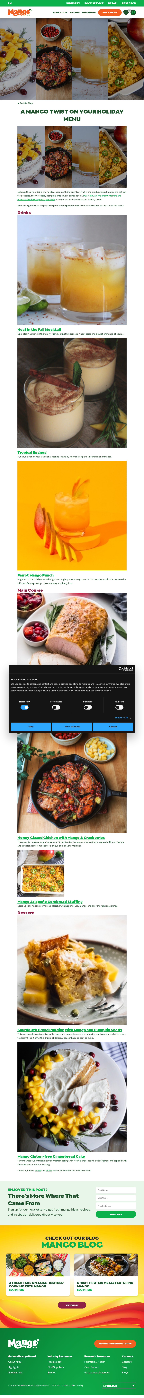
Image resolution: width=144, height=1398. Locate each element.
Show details (121, 717)
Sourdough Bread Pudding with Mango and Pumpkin (63, 1030)
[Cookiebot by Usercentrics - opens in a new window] (121, 669)
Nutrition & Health (94, 1361)
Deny (30, 726)
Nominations (15, 1372)
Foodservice (94, 3)
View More (72, 1305)
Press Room (54, 1361)
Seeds (116, 1030)
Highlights (13, 1367)
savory (49, 1170)
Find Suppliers (56, 1367)
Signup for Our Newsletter (115, 1343)
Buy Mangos (110, 12)
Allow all (113, 726)
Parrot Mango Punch (35, 575)
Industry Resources (60, 1356)
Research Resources (97, 1356)
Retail (112, 3)
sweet (38, 1170)
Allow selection (72, 726)
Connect (127, 1356)
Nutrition (89, 12)
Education (60, 12)
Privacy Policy (77, 1385)
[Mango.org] (39, 1344)
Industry (73, 3)
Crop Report (91, 1367)
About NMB (15, 1361)
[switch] (56, 707)
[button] (119, 1385)
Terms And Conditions (60, 1385)
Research (129, 3)
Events (52, 1372)
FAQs (125, 1372)
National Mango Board (22, 1356)
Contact (127, 1361)
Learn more (16, 1289)
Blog (124, 1367)
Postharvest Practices (97, 1372)
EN (10, 3)
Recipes (75, 12)
